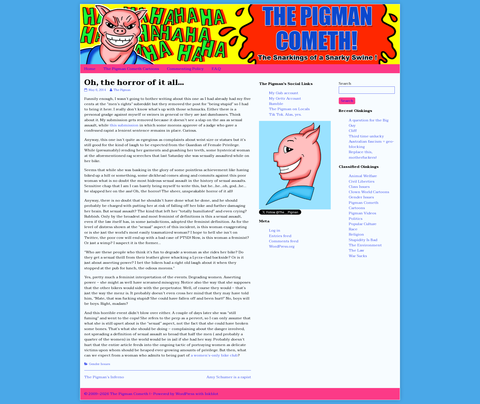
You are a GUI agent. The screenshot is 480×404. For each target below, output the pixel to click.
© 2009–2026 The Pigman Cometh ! (117, 394)
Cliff (353, 130)
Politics (355, 218)
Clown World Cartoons (369, 192)
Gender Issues (99, 364)
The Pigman (121, 90)
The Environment (365, 245)
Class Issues (359, 186)
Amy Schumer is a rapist (228, 377)
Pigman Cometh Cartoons (363, 205)
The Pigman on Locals (289, 109)
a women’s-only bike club (214, 355)
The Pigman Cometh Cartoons (131, 68)
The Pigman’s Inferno (104, 377)
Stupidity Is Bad (363, 240)
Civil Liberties (361, 181)
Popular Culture (362, 224)
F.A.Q (216, 68)
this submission (124, 125)
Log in (274, 230)
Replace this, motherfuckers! (362, 154)
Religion (356, 234)
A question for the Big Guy (368, 123)
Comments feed (283, 241)
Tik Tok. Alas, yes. (285, 114)
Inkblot (211, 394)
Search (345, 83)
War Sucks (358, 256)
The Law (356, 250)
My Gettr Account (285, 98)
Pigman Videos (362, 213)
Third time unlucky (366, 136)
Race (353, 229)
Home (90, 68)
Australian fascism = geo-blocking (371, 144)
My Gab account (283, 93)
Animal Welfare (363, 176)
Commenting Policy (185, 68)
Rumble (276, 103)
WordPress (185, 394)
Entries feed (280, 236)
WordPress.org (281, 246)
